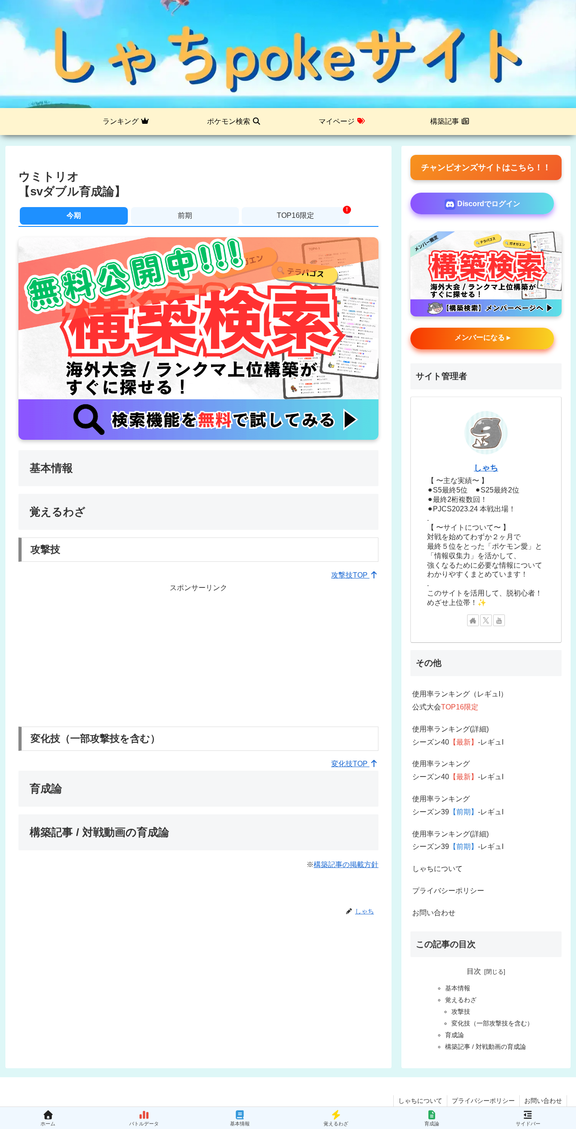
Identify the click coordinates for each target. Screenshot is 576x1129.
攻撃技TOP (350, 575)
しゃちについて (437, 868)
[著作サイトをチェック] (473, 620)
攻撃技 (460, 1011)
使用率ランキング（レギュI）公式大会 (460, 700)
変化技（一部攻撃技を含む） (492, 1023)
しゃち (486, 467)
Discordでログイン (487, 204)
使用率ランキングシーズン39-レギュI (458, 805)
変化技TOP (350, 764)
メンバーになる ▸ (482, 337)
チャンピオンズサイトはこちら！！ (486, 167)
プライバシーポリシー (448, 890)
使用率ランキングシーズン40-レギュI (458, 770)
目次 (474, 971)
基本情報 (457, 988)
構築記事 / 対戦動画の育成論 (485, 1046)
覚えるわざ (461, 999)
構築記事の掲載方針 (346, 864)
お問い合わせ (433, 913)
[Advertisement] (198, 658)
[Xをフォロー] (486, 620)
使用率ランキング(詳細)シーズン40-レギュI (458, 735)
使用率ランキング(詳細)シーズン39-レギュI (458, 840)
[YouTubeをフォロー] (499, 620)
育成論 (454, 1035)
